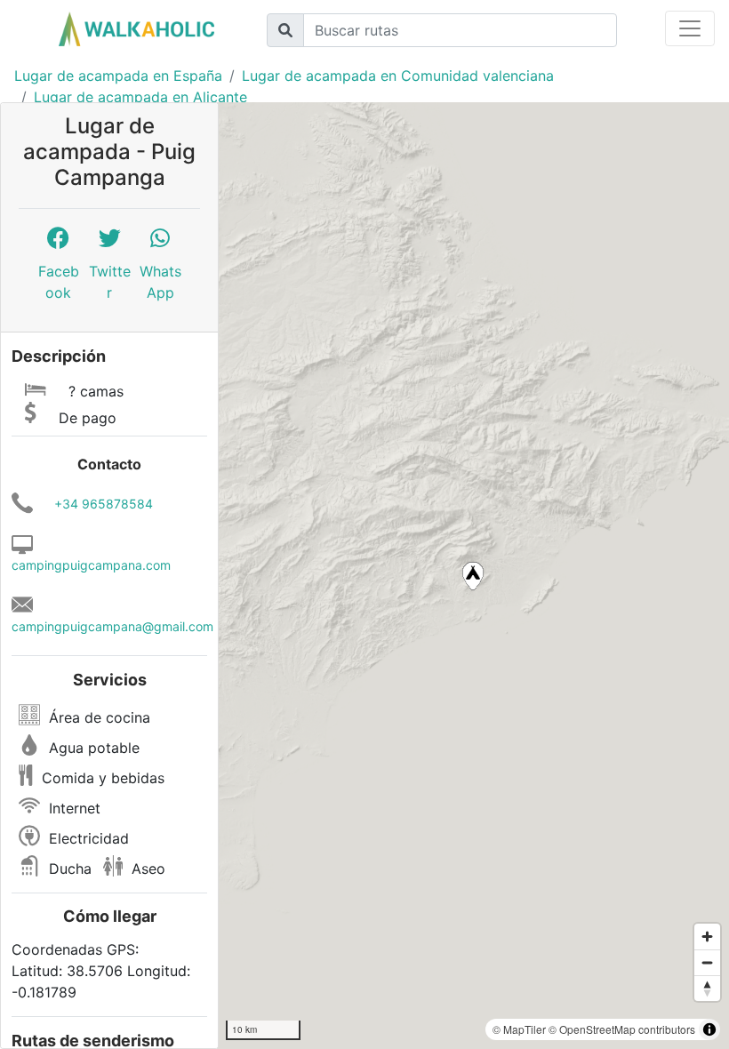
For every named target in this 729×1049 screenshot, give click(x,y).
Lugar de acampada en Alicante (140, 97)
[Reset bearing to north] (707, 988)
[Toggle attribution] (709, 1029)
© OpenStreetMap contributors (622, 1029)
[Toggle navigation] (690, 28)
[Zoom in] (707, 936)
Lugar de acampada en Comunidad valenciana (398, 75)
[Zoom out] (707, 962)
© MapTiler (519, 1029)
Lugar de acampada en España (118, 75)
